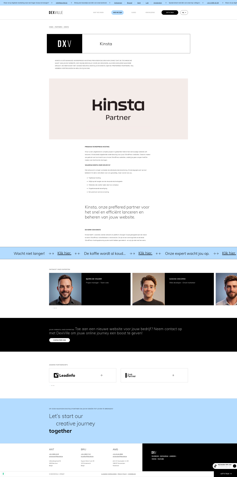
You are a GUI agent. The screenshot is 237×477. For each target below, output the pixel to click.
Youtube (161, 459)
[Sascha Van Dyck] (148, 289)
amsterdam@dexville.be (120, 456)
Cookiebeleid (132, 474)
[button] (184, 12)
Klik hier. (55, 253)
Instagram (164, 456)
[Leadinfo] (82, 375)
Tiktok (154, 459)
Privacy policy (122, 474)
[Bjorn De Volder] (65, 289)
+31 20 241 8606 (118, 454)
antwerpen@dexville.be (56, 456)
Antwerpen (107, 3)
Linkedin (173, 456)
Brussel (118, 3)
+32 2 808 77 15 (86, 454)
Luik (136, 3)
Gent (128, 3)
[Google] (154, 375)
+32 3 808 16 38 (202, 3)
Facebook (155, 456)
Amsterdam (147, 3)
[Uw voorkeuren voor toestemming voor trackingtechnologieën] (3, 474)
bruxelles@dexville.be (87, 456)
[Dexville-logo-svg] (56, 12)
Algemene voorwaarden (109, 474)
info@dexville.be (50, 3)
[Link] (118, 421)
